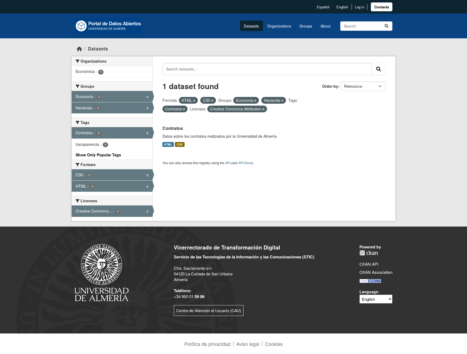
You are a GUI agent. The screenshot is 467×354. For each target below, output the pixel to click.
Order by (330, 86)
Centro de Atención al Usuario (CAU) (208, 310)
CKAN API (368, 264)
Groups (305, 26)
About (326, 26)
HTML (168, 144)
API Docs (245, 162)
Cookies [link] (274, 343)
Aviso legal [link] (247, 343)
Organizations (279, 26)
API (227, 162)
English (342, 6)
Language (368, 291)
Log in (359, 6)
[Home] (79, 48)
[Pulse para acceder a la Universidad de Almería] (102, 272)
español (323, 6)
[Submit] (386, 26)
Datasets (251, 26)
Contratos (172, 128)
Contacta (381, 6)
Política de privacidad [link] (207, 343)
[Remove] (194, 100)
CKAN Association (375, 272)
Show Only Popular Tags (98, 154)
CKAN (368, 253)
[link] (381, 6)
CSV (180, 144)
